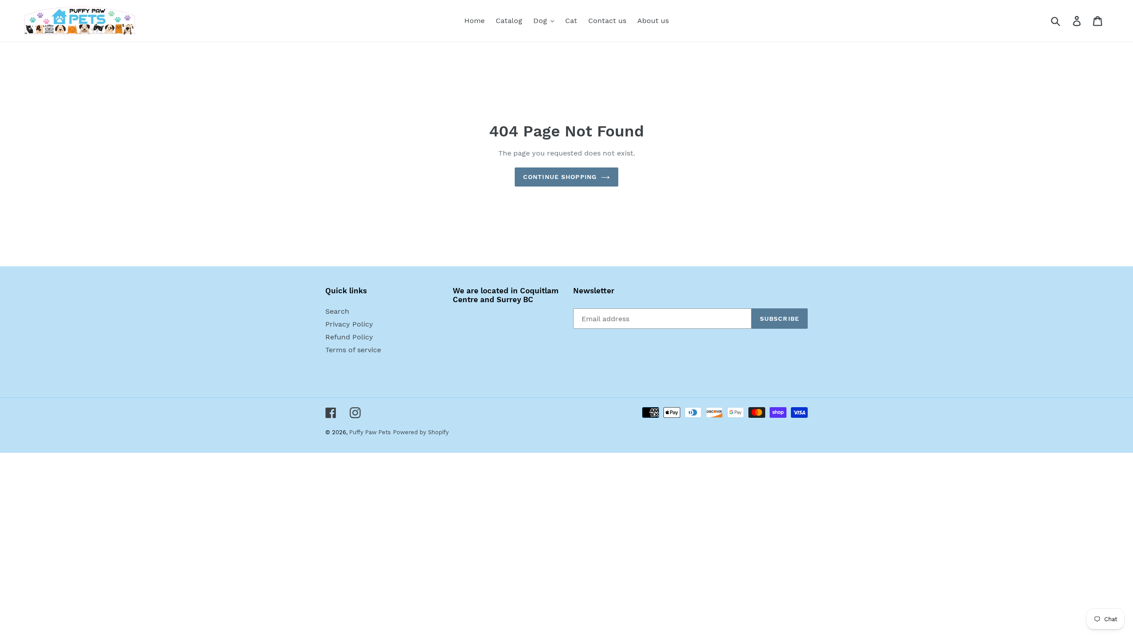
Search (337, 311)
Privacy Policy (349, 324)
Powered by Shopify (421, 432)
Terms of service (353, 350)
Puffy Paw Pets (370, 432)
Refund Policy (349, 337)
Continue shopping (560, 176)
